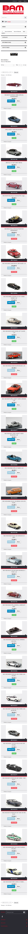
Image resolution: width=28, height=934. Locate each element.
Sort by (2, 64)
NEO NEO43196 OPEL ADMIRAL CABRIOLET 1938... (14, 605)
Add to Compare (8, 108)
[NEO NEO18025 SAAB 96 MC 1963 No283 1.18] (14, 253)
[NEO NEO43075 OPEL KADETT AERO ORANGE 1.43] (14, 388)
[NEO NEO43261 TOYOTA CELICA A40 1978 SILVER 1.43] (14, 733)
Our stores (5, 47)
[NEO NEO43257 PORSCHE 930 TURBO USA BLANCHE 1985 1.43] (14, 698)
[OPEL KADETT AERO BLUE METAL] (14, 119)
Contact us (15, 1)
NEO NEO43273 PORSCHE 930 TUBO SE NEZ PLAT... (14, 813)
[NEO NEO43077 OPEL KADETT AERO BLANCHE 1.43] (14, 423)
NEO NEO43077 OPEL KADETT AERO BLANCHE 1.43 (14, 434)
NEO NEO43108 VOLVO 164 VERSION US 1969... (14, 536)
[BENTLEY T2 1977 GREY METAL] (14, 152)
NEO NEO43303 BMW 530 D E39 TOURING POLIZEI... (14, 848)
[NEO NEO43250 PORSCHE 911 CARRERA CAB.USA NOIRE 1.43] (14, 629)
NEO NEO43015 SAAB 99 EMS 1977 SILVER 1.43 (14, 332)
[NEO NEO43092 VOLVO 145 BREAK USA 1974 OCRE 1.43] (14, 491)
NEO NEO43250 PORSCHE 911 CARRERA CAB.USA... (14, 640)
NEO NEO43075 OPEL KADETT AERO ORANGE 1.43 (14, 399)
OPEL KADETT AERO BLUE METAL (14, 129)
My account (3, 922)
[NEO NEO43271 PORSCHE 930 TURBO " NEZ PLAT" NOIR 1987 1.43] (14, 768)
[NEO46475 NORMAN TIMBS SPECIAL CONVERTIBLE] (14, 84)
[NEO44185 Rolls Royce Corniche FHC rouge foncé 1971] (14, 185)
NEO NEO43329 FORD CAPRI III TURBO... (14, 882)
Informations (6, 42)
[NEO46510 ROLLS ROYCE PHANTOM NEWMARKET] (14, 218)
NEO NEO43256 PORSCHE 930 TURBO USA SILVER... (14, 675)
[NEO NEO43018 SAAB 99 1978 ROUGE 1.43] (14, 355)
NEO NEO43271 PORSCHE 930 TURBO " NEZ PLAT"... (14, 779)
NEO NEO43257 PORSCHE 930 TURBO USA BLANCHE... (14, 709)
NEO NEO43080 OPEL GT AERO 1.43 (14, 468)
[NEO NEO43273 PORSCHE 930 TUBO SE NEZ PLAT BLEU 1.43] (14, 802)
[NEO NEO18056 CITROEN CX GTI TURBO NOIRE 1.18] (14, 286)
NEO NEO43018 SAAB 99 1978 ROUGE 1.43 (14, 365)
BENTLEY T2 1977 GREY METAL (14, 162)
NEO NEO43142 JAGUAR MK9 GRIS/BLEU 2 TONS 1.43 (14, 571)
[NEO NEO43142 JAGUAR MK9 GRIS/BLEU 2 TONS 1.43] (14, 560)
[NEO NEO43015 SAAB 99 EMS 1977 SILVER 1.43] (14, 321)
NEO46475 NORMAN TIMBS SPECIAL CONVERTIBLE (14, 95)
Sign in (25, 1)
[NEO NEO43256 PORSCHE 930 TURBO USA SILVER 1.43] (14, 664)
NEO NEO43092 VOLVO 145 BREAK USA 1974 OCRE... (14, 502)
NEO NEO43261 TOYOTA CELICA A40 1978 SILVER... (14, 744)
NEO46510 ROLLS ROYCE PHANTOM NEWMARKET (14, 229)
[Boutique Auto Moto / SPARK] (14, 9)
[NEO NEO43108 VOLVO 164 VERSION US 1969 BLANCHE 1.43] (14, 525)
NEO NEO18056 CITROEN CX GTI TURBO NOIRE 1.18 (14, 297)
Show (17, 64)
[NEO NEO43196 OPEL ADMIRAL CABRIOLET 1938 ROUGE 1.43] (14, 595)
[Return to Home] (2, 31)
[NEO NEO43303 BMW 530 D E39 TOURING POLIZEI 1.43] (14, 837)
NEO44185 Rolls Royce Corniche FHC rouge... (14, 195)
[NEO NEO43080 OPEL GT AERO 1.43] (14, 458)
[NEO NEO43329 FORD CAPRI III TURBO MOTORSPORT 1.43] (14, 871)
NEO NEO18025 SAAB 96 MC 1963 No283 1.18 (14, 263)
